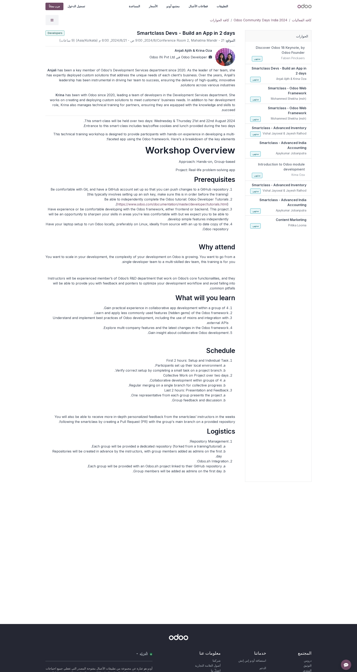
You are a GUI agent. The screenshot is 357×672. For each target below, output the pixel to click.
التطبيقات (222, 6)
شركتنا (217, 660)
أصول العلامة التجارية (208, 665)
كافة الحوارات (219, 20)
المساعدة (134, 6)
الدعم (262, 668)
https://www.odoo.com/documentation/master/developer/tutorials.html (172, 204)
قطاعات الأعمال (198, 6)
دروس (308, 660)
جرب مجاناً (54, 6)
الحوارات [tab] (302, 36)
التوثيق (307, 665)
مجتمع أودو (173, 6)
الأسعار (153, 6)
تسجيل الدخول (76, 6)
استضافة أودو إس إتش (252, 660)
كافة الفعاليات (302, 20)
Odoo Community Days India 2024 (260, 20)
